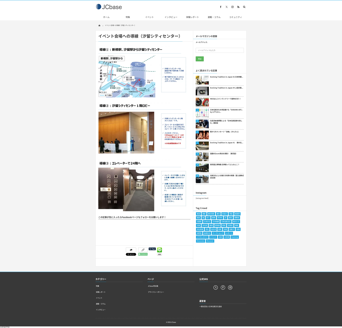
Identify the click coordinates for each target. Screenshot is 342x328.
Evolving (235, 237)
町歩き (220, 218)
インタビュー (171, 17)
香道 (198, 214)
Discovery (200, 241)
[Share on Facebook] (220, 7)
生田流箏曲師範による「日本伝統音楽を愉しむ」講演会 (226, 122)
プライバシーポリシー (156, 292)
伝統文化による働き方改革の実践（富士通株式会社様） (227, 176)
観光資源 (211, 214)
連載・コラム (214, 17)
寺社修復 (200, 229)
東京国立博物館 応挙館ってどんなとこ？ (224, 164)
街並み (224, 214)
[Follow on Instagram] (230, 287)
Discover (210, 241)
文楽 (198, 225)
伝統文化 (207, 233)
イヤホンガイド (202, 237)
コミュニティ (235, 17)
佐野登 (199, 233)
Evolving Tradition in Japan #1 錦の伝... (226, 143)
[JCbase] (109, 9)
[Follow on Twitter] (226, 7)
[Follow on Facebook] (223, 287)
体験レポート (192, 17)
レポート (229, 233)
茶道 (231, 214)
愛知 (223, 225)
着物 (213, 218)
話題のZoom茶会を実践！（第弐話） (223, 154)
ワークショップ (218, 233)
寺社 (207, 229)
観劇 (204, 214)
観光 (218, 214)
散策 (211, 225)
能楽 (198, 218)
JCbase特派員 (153, 286)
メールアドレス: (201, 42)
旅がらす (236, 221)
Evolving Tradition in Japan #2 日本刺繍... (226, 77)
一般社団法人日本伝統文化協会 (210, 306)
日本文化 (207, 221)
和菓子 (232, 229)
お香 (220, 237)
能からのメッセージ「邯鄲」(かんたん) (224, 132)
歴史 (230, 218)
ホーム (106, 17)
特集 (128, 17)
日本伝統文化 (226, 221)
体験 (238, 229)
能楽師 (237, 214)
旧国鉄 (199, 221)
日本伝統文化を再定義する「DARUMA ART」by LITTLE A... (226, 111)
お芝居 (226, 237)
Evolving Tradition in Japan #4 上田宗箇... (226, 88)
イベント (149, 17)
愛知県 (217, 225)
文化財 (205, 225)
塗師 (219, 229)
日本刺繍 (216, 221)
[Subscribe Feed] (238, 7)
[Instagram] (232, 7)
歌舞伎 (237, 218)
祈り (208, 218)
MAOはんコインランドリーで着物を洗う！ (225, 99)
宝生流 (213, 229)
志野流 (230, 225)
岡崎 (236, 225)
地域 (225, 229)
